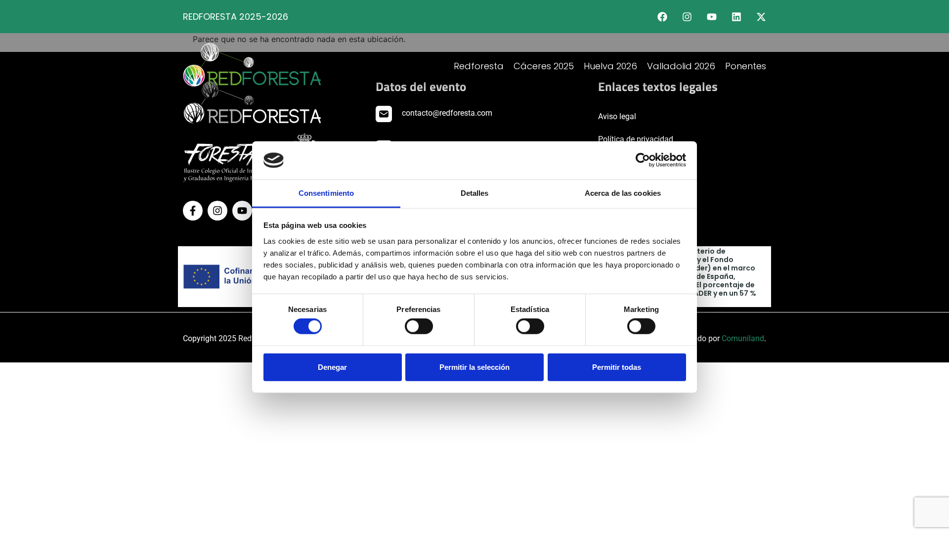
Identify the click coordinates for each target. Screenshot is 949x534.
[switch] (419, 326)
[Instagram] (687, 17)
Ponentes (745, 66)
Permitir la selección (474, 366)
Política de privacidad (635, 139)
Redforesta (479, 66)
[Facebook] (662, 17)
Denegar (332, 366)
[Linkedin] (736, 17)
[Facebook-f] (193, 211)
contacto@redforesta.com (447, 113)
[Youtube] (712, 17)
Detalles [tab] (475, 193)
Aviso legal (617, 116)
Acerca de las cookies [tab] (623, 193)
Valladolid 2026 (681, 66)
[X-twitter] (761, 17)
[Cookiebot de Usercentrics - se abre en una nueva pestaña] (643, 160)
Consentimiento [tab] (326, 193)
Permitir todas (616, 366)
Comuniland (743, 338)
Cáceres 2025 (544, 66)
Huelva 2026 (610, 66)
